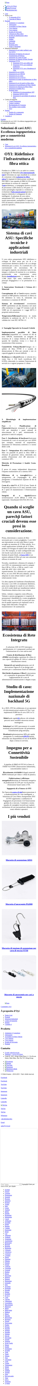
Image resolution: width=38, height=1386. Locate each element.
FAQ (10, 109)
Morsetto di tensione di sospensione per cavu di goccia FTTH (19, 949)
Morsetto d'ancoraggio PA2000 (19, 904)
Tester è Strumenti (14, 46)
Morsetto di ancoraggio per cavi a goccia (19, 995)
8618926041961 (12, 10)
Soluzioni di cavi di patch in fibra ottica (21, 83)
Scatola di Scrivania (15, 32)
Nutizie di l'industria (15, 114)
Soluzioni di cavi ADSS (16, 72)
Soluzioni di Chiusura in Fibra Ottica (20, 87)
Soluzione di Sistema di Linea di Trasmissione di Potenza (19, 55)
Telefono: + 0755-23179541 (14, 1054)
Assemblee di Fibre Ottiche (17, 26)
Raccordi (12, 43)
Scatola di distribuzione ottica (18, 35)
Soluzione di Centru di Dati (17, 57)
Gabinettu (12, 41)
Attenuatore (12, 24)
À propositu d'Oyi (14, 17)
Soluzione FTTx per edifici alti (23, 63)
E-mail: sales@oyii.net (12, 1052)
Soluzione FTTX (14, 61)
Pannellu (11, 37)
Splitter (11, 39)
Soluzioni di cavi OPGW (17, 74)
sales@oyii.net (11, 8)
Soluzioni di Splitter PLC (17, 88)
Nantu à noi (8, 1015)
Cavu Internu (13, 28)
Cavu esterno (13, 30)
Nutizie (7, 110)
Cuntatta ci (8, 116)
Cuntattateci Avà (6, 1007)
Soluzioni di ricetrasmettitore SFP (23, 92)
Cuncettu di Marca (15, 19)
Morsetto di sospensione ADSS (19, 860)
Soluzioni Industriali (11, 1019)
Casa (6, 14)
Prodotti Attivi (13, 45)
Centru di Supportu (11, 1021)
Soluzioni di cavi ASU (16, 76)
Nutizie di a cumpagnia (16, 112)
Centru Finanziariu (15, 101)
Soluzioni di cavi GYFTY (17, 77)
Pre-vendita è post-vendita (17, 107)
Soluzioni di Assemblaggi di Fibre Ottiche (22, 85)
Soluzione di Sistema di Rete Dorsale (21, 59)
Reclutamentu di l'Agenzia (17, 105)
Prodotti (7, 21)
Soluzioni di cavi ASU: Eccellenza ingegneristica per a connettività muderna (20, 147)
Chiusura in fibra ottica (16, 34)
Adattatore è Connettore (16, 23)
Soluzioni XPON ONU (20, 94)
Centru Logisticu (14, 103)
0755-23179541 (12, 6)
